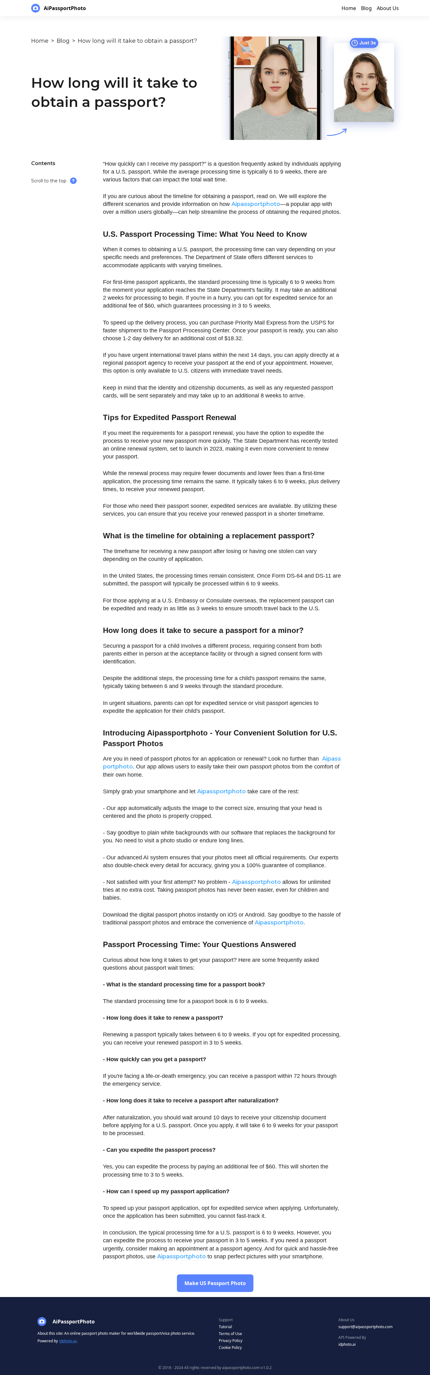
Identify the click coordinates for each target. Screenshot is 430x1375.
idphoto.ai (67, 1341)
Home (39, 40)
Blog (63, 40)
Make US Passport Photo (215, 1283)
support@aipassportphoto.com (365, 1326)
